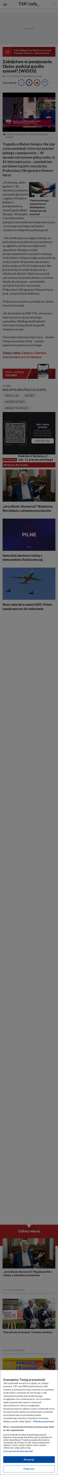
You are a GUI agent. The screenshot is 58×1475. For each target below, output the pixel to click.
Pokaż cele (29, 1468)
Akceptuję (29, 1459)
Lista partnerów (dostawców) (18, 1451)
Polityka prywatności (43, 1421)
